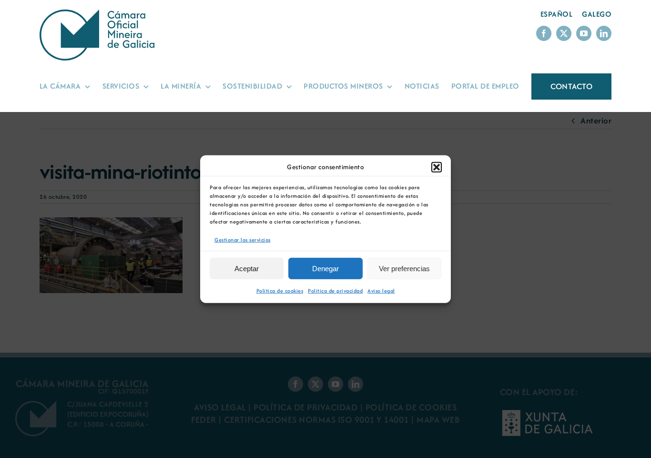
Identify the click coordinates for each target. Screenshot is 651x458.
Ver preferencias (404, 269)
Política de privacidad (335, 291)
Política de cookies (280, 291)
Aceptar (246, 269)
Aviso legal (381, 291)
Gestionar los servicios (242, 239)
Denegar (325, 269)
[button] (436, 167)
